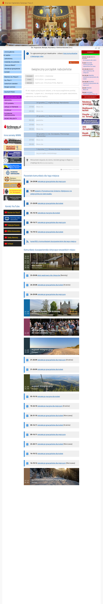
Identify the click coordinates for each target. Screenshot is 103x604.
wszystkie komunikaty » (90, 97)
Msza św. (85, 89)
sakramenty (8, 58)
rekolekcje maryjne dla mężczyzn (49, 406)
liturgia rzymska (10, 87)
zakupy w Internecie (11, 107)
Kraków (91, 75)
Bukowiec (89, 92)
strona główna (9, 52)
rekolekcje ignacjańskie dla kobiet (50, 203)
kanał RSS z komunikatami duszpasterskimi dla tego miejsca (53, 241)
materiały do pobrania (12, 62)
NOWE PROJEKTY (11, 118)
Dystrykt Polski (10, 92)
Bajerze (91, 81)
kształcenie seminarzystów (10, 114)
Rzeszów (89, 63)
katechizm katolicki (11, 83)
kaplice (7, 55)
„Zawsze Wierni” (10, 65)
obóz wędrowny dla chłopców (48, 275)
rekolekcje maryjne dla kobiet (49, 213)
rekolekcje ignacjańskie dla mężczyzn (52, 181)
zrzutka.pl (8, 110)
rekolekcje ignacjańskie (12, 68)
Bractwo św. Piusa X (11, 77)
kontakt (7, 72)
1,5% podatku (9, 103)
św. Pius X (8, 80)
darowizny (8, 100)
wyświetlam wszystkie (91, 54)
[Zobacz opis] (51, 271)
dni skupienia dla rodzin (89, 60)
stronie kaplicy (47, 163)
